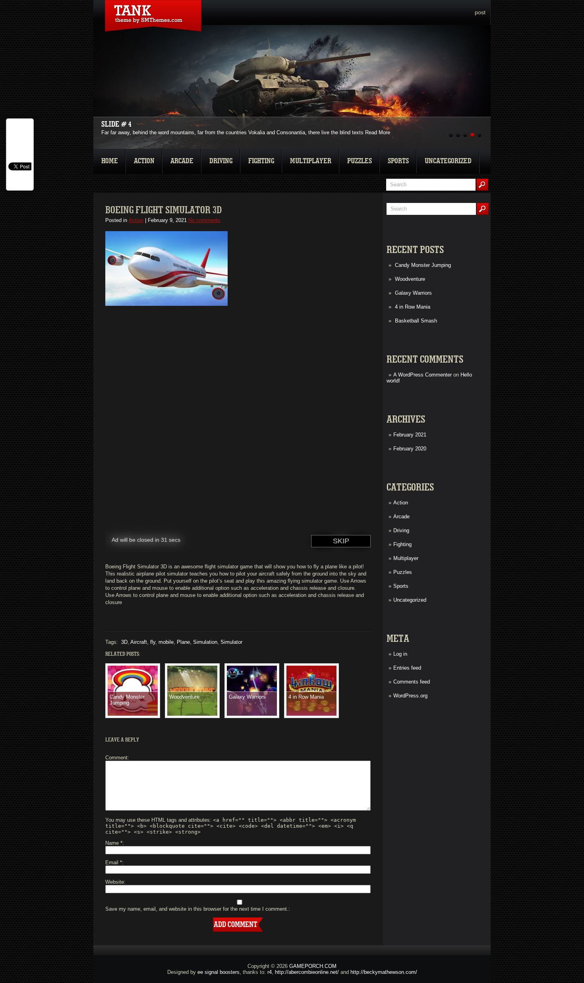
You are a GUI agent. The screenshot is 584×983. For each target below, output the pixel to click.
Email (113, 862)
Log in (400, 654)
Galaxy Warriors (413, 293)
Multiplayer (310, 161)
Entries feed (407, 668)
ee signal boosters (218, 972)
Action (144, 161)
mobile (166, 642)
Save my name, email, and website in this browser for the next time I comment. (196, 909)
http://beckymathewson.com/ (383, 972)
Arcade (181, 161)
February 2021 (409, 435)
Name (113, 843)
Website (114, 882)
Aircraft (138, 642)
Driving (220, 161)
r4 (269, 972)
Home (109, 161)
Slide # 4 (116, 124)
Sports (398, 161)
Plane (183, 642)
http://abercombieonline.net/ (307, 972)
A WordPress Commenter (422, 375)
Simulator (231, 642)
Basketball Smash (416, 321)
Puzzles (359, 161)
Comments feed (411, 682)
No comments (204, 220)
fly (152, 642)
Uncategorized (448, 161)
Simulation (205, 642)
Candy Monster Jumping (423, 265)
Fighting (261, 161)
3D (124, 642)
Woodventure (410, 279)
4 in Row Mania (412, 307)
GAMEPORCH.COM (312, 966)
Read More (377, 132)
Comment (116, 758)
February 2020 (409, 449)
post (480, 12)
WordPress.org (410, 696)
